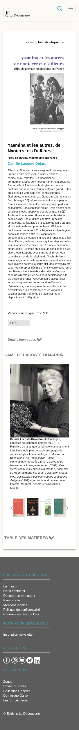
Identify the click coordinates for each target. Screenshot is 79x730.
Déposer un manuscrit (19, 595)
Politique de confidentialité (21, 609)
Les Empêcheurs (15, 700)
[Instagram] (14, 660)
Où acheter (18, 323)
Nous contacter (14, 591)
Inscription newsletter (18, 634)
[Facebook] (6, 660)
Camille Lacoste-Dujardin (29, 163)
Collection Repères (17, 691)
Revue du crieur (14, 686)
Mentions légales (15, 605)
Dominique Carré (15, 695)
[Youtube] (22, 660)
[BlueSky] (29, 660)
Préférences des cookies (21, 614)
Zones (7, 681)
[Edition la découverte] (16, 10)
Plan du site (11, 600)
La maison (10, 586)
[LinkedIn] (37, 660)
